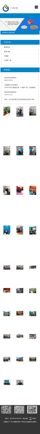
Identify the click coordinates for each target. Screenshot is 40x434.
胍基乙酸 (7, 51)
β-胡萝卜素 (7, 60)
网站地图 (25, 418)
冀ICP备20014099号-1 (16, 418)
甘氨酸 (6, 56)
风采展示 (5, 32)
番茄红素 (7, 47)
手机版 (34, 418)
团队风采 (12, 32)
